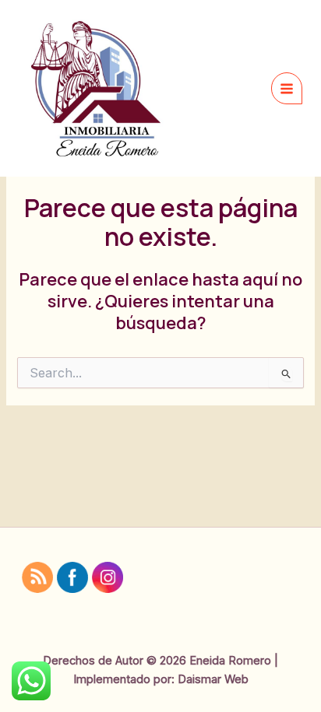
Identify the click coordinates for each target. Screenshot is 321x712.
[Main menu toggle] (286, 87)
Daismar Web (213, 679)
